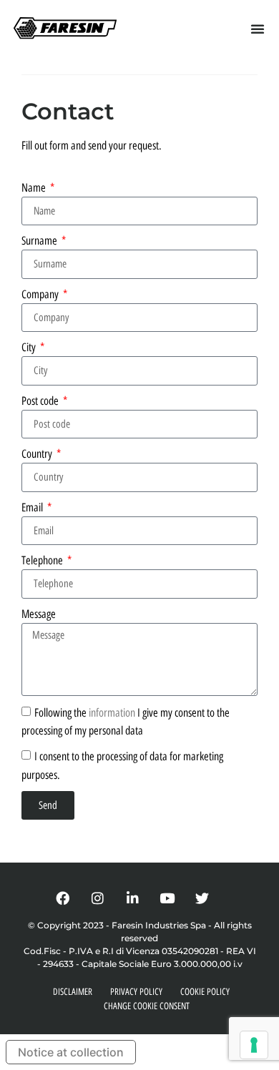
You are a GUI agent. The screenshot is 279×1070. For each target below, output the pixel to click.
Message (38, 614)
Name (34, 188)
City (29, 347)
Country (37, 454)
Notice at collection (71, 1052)
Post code (41, 401)
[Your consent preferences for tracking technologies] (254, 1045)
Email (33, 507)
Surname (40, 240)
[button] (257, 28)
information (112, 712)
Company (41, 294)
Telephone (43, 560)
